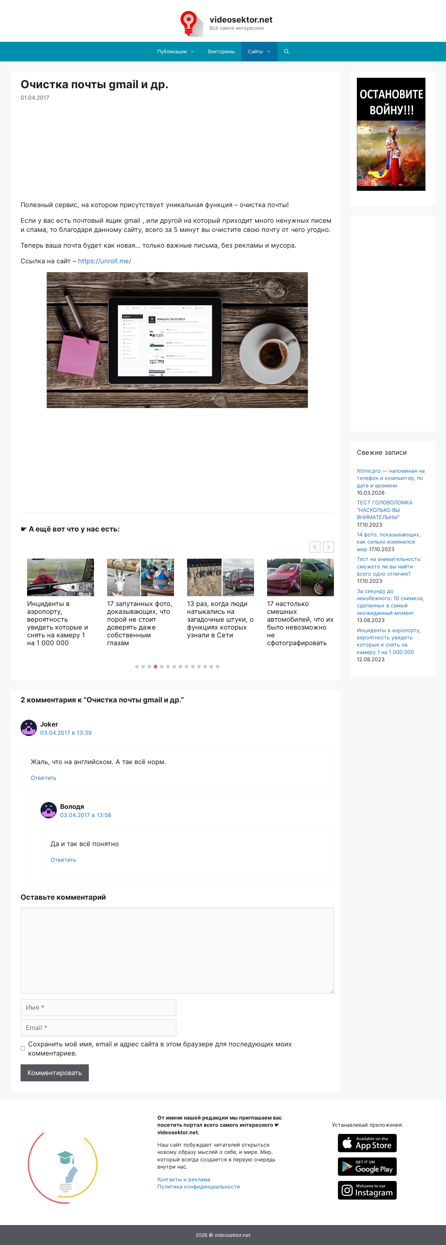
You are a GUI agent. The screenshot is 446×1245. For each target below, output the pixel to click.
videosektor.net (241, 20)
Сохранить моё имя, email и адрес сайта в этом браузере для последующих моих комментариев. (160, 1048)
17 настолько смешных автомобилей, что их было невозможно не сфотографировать (300, 623)
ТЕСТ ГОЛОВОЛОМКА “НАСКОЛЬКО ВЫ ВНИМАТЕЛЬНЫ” (385, 509)
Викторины (221, 51)
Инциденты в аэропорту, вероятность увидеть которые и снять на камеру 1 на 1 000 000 (57, 623)
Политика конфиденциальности (198, 1186)
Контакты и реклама (183, 1179)
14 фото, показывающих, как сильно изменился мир (389, 541)
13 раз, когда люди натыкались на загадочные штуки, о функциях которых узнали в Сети (220, 619)
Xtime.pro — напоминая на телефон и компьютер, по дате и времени (391, 478)
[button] (137, 666)
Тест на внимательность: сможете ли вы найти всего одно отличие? (389, 566)
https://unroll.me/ (104, 261)
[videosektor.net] (188, 23)
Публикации (172, 51)
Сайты (255, 51)
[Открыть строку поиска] (286, 51)
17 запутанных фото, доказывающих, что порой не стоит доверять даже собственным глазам (139, 623)
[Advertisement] (177, 148)
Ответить (43, 778)
